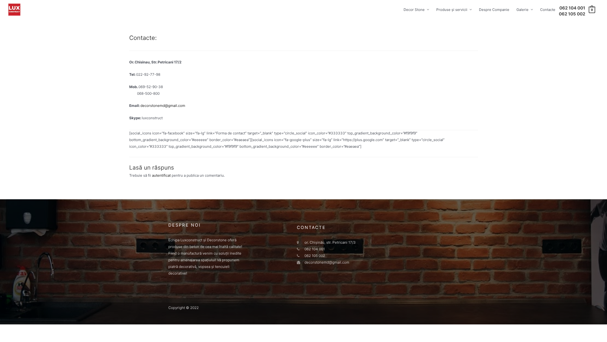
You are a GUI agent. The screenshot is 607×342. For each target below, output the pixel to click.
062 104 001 (572, 7)
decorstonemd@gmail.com (162, 105)
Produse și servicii (451, 9)
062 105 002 (572, 13)
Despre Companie (494, 9)
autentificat (161, 175)
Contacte (547, 9)
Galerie (522, 9)
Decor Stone (414, 9)
